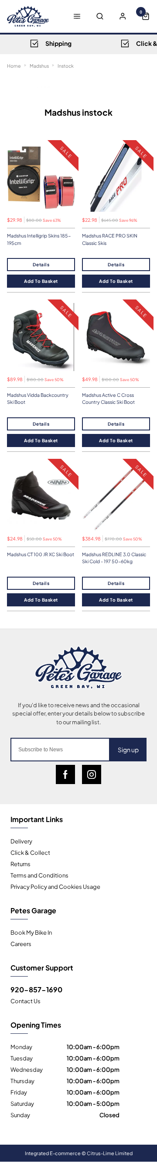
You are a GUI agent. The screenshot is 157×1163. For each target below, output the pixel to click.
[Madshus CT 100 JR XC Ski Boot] (41, 496)
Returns (20, 863)
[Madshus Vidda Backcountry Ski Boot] (41, 337)
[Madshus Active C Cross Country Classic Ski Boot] (116, 337)
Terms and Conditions (39, 875)
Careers (20, 943)
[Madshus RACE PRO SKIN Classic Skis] (116, 178)
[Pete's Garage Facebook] (65, 774)
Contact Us (25, 1000)
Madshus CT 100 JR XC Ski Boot (40, 554)
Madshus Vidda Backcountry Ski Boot (37, 398)
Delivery (21, 841)
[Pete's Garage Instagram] (91, 774)
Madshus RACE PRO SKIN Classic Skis (109, 239)
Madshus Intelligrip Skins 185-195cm (39, 239)
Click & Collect (30, 852)
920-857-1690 (36, 989)
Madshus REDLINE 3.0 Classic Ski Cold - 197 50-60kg (114, 558)
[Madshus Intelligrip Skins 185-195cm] (41, 178)
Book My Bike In (31, 932)
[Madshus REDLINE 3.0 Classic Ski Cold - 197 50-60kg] (116, 496)
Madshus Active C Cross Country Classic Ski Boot (108, 398)
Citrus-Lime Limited (110, 1153)
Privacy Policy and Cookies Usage (55, 886)
